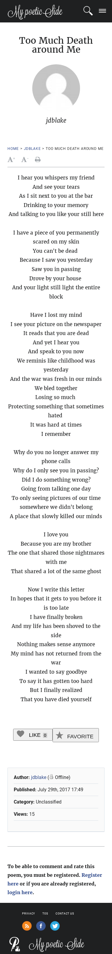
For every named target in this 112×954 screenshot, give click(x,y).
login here (20, 892)
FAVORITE (79, 737)
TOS (45, 913)
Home (13, 149)
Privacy (28, 913)
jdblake (32, 149)
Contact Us (65, 913)
